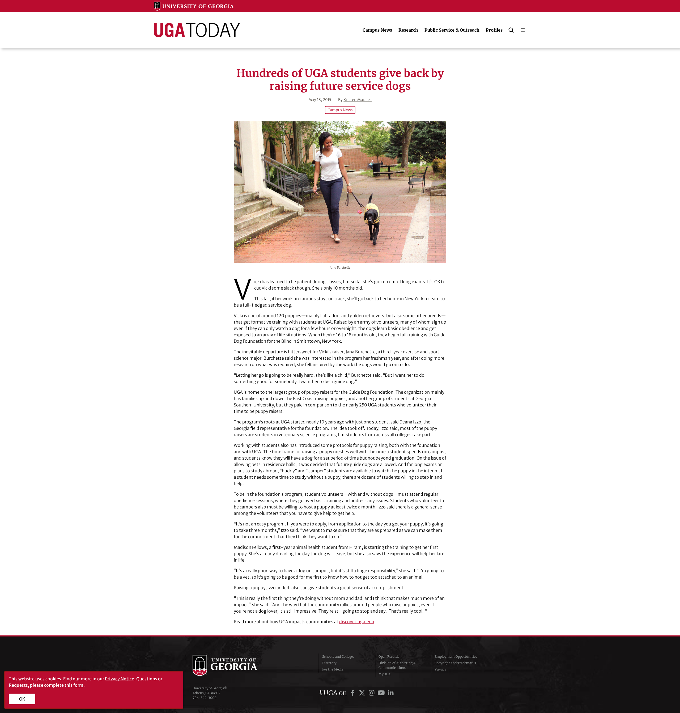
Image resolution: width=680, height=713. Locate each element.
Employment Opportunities (456, 657)
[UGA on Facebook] (353, 693)
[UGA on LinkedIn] (391, 693)
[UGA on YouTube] (382, 693)
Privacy (440, 669)
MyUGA (384, 674)
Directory (329, 663)
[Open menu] (523, 30)
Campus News (340, 110)
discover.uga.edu (356, 621)
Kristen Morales (357, 99)
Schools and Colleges (338, 657)
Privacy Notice (119, 678)
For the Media (332, 669)
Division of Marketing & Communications (397, 665)
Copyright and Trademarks (455, 663)
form (78, 685)
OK (22, 699)
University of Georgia (232, 665)
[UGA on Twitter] (363, 693)
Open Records (389, 657)
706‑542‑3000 (204, 698)
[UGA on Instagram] (372, 693)
